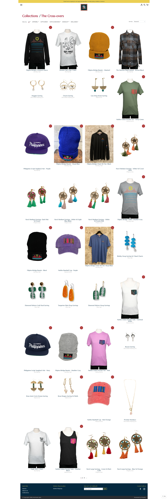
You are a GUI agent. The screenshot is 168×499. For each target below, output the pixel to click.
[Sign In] (141, 5)
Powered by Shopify (140, 497)
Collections (25, 492)
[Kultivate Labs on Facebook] (140, 490)
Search (24, 488)
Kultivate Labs (37, 497)
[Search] (144, 5)
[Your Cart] (147, 5)
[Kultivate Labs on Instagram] (144, 490)
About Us (25, 490)
